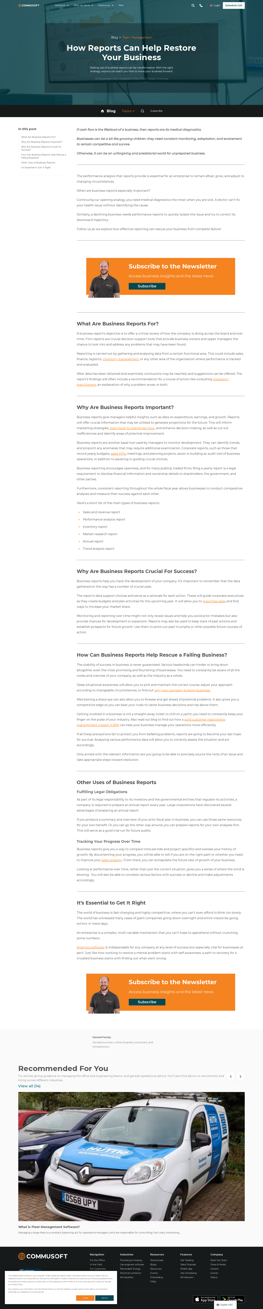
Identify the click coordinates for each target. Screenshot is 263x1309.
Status (213, 1277)
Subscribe (156, 110)
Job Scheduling (188, 1273)
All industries (126, 1277)
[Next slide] (240, 1076)
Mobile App (186, 1268)
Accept (85, 1298)
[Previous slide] (230, 1076)
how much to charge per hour (132, 428)
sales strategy (112, 860)
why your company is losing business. (182, 690)
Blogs (153, 1264)
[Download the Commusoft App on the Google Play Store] (232, 1299)
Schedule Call (233, 5)
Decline (105, 1298)
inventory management (121, 359)
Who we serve (82, 5)
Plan (121, 5)
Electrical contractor (130, 1273)
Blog (114, 37)
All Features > (187, 1277)
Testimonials (156, 1260)
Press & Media (218, 1264)
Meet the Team (218, 1260)
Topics (127, 111)
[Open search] (142, 111)
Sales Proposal (188, 1264)
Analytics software (90, 947)
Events (154, 1273)
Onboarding (156, 1277)
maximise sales (214, 601)
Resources (104, 5)
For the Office (97, 1260)
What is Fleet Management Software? (49, 1227)
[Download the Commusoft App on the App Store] (205, 1299)
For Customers (98, 1268)
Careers (214, 1268)
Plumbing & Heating (131, 1260)
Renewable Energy (130, 1268)
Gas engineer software (132, 1264)
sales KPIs (118, 453)
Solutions (60, 5)
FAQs (153, 1281)
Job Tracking (187, 1260)
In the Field (96, 1264)
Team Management (137, 37)
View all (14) (29, 1086)
